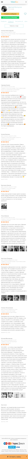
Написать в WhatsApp (11, 17)
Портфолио (4, 21)
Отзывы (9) (11, 21)
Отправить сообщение (10, 14)
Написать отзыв (14, 26)
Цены (25, 21)
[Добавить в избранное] (25, 14)
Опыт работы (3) (19, 21)
